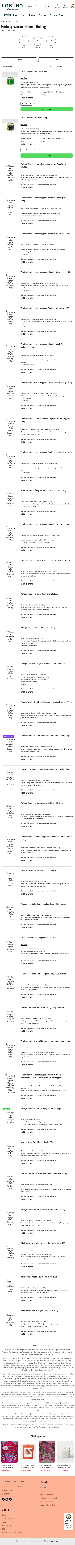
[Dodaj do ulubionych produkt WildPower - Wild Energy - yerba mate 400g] (15, 1311)
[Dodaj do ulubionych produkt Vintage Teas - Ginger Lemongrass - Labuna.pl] (15, 1109)
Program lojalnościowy (47, 1505)
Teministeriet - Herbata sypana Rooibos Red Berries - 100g (46, 452)
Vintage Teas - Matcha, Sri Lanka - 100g (38, 627)
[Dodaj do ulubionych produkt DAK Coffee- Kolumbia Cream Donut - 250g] (71, 1443)
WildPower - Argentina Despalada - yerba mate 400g (43, 1243)
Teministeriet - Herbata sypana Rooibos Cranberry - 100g (45, 308)
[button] (70, 15)
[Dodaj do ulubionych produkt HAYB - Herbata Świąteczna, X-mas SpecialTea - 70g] (15, 491)
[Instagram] (6, 1499)
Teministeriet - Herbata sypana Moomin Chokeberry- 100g (46, 272)
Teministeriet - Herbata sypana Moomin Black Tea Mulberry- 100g (42, 345)
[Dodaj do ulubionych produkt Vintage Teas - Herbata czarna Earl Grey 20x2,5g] (15, 803)
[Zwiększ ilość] (30, 103)
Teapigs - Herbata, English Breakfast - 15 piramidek (43, 663)
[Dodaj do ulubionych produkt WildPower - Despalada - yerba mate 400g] (15, 1277)
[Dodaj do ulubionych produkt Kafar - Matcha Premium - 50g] (15, 118)
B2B (3, 1529)
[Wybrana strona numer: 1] (61, 66)
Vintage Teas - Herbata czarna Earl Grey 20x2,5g (42, 803)
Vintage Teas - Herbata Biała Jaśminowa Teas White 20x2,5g (43, 165)
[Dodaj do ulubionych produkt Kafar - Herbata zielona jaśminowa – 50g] (15, 938)
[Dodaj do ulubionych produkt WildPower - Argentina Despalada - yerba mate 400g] (15, 1243)
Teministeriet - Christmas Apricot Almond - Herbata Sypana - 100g (46, 838)
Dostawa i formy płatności (48, 1498)
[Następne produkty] (69, 1448)
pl (42, 6)
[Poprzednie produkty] (5, 1448)
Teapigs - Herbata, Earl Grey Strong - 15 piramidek (42, 1007)
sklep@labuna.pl (7, 1490)
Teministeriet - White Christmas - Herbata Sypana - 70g (45, 735)
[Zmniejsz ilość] (22, 103)
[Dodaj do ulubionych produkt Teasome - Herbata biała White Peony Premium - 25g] (15, 1174)
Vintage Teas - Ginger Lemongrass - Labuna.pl (41, 1108)
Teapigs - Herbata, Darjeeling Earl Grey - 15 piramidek (44, 904)
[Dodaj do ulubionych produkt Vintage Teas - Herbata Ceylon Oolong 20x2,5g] (15, 871)
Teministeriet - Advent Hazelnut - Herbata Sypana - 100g (45, 1041)
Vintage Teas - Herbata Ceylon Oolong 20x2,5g (41, 870)
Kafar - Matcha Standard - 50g (34, 71)
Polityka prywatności (46, 1494)
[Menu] (72, 1514)
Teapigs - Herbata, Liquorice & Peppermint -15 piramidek (45, 769)
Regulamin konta (45, 1491)
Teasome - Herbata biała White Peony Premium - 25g (44, 1173)
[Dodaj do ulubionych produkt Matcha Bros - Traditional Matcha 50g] (15, 1142)
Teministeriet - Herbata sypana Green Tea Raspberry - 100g (46, 382)
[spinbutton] (26, 103)
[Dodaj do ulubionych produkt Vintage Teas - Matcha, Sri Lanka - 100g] (15, 628)
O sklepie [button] (5, 1509)
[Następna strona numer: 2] (72, 66)
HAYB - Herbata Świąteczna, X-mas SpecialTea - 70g (43, 490)
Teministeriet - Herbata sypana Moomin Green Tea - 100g (45, 234)
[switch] (69, 1528)
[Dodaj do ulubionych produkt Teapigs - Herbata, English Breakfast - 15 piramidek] (15, 664)
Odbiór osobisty (7, 1518)
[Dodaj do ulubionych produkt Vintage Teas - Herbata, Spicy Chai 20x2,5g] (15, 594)
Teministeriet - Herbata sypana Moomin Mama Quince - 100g (45, 199)
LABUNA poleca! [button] (37, 1436)
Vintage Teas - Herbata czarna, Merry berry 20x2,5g (43, 1209)
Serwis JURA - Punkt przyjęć (12, 1533)
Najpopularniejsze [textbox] (6, 66)
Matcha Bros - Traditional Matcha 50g (37, 1142)
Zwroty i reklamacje (46, 1501)
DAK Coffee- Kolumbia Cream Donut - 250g (64, 1466)
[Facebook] (3, 1499)
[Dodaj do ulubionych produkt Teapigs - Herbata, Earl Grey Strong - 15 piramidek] (15, 1008)
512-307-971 (6, 1494)
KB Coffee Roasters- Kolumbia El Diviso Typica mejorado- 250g (47, 1466)
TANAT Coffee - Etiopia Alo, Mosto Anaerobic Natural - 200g (27, 1466)
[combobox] (11, 66)
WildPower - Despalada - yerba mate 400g (39, 1277)
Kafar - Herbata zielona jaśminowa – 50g (38, 937)
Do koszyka (46, 109)
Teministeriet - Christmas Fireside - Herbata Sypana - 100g (46, 702)
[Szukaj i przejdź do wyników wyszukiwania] (35, 6)
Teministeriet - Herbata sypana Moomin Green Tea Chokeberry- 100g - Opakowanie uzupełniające (42, 1076)
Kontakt (4, 1522)
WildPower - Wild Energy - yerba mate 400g (39, 1310)
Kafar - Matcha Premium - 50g (34, 117)
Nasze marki (6, 1526)
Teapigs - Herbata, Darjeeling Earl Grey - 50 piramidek (44, 974)
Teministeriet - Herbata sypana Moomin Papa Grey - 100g (46, 524)
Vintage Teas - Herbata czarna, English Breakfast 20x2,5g (45, 560)
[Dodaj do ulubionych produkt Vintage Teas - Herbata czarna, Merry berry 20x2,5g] (15, 1210)
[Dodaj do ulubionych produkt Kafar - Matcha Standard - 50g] (15, 72)
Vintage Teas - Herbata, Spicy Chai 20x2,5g (39, 594)
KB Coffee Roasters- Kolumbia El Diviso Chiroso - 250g (7, 1466)
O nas (4, 1515)
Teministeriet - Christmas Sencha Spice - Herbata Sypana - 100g (46, 420)
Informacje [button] (43, 1482)
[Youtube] (10, 1499)
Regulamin (43, 1487)
